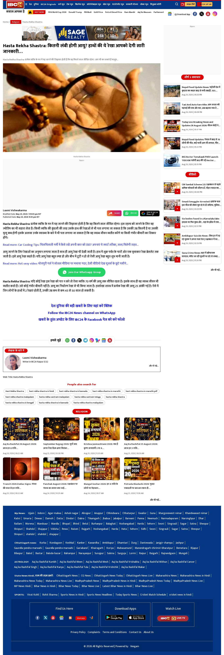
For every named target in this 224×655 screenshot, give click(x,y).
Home (6, 22)
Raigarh (153, 553)
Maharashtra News (166, 575)
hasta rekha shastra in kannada (53, 402)
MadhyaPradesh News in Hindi (118, 581)
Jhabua (106, 518)
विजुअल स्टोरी (155, 4)
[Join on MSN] (98, 340)
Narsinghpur (188, 518)
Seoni (161, 524)
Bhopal (66, 524)
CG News (86, 575)
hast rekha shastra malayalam (20, 397)
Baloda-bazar (53, 553)
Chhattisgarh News (67, 575)
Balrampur (69, 553)
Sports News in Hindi (72, 595)
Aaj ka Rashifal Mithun (155, 562)
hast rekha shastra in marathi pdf (141, 391)
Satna (193, 524)
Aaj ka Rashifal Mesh (97, 562)
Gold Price (98, 12)
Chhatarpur (128, 513)
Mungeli (183, 553)
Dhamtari (122, 543)
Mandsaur (42, 524)
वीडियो (192, 174)
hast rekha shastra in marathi (107, 391)
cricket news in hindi (180, 595)
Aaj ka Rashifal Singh (25, 567)
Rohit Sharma (49, 595)
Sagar (183, 524)
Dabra (81, 518)
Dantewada (146, 543)
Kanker (81, 543)
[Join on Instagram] (92, 340)
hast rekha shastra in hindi (41, 391)
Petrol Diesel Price (113, 12)
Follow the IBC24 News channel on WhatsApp (81, 313)
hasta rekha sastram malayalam (54, 397)
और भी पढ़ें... (154, 366)
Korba (43, 543)
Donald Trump (75, 12)
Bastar (39, 553)
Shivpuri (18, 529)
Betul (85, 524)
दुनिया (36, 4)
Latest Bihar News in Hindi (117, 586)
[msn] (91, 617)
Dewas (38, 518)
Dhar (201, 518)
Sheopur (204, 524)
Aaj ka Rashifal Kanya (52, 567)
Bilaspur (18, 553)
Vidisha (55, 529)
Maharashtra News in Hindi (195, 575)
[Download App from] (114, 619)
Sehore (151, 524)
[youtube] (208, 14)
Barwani (129, 518)
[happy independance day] (81, 40)
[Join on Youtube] (110, 340)
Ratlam (18, 524)
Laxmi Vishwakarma (15, 210)
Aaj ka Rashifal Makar (133, 567)
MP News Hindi (22, 586)
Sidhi (143, 529)
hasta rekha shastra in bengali (20, 402)
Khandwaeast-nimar (196, 513)
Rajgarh (85, 529)
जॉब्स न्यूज (144, 4)
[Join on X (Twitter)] (79, 340)
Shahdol (30, 529)
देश (30, 4)
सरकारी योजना (132, 4)
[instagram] (215, 14)
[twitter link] (201, 14)
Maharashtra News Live (59, 581)
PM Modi (88, 12)
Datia (60, 518)
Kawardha (93, 543)
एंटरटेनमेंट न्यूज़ (118, 4)
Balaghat (111, 524)
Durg (134, 543)
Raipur (142, 553)
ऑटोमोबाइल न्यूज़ (94, 4)
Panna (140, 518)
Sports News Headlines (99, 595)
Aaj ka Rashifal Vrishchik (105, 567)
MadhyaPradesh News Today (154, 581)
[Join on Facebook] (73, 340)
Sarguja (122, 553)
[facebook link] (195, 14)
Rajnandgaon (168, 553)
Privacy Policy (78, 632)
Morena (29, 524)
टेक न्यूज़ (70, 4)
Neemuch (152, 518)
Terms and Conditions (114, 632)
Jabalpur (117, 518)
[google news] (169, 14)
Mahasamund (124, 548)
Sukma (110, 553)
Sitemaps (81, 618)
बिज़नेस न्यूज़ (80, 4)
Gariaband (82, 548)
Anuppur (98, 513)
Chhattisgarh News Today (108, 575)
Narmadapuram (169, 518)
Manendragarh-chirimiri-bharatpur (154, 548)
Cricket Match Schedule (153, 595)
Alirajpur (86, 513)
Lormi (132, 553)
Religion (16, 22)
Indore (41, 513)
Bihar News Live (90, 586)
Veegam (134, 646)
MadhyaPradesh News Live (188, 581)
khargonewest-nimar (170, 513)
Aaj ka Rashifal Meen (71, 562)
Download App (183, 14)
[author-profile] (13, 362)
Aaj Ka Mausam (144, 12)
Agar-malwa (54, 513)
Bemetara (181, 548)
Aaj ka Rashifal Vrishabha (125, 562)
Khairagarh (97, 548)
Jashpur (180, 543)
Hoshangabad (126, 524)
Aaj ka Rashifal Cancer (182, 562)
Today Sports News (126, 595)
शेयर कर (134, 213)
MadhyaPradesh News (87, 581)
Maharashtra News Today (28, 581)
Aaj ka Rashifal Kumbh (44, 562)
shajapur (54, 534)
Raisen (74, 529)
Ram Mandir (129, 12)
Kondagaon (56, 543)
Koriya (110, 548)
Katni (17, 518)
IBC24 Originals (48, 4)
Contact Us (135, 632)
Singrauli (172, 524)
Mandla (55, 524)
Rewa (65, 529)
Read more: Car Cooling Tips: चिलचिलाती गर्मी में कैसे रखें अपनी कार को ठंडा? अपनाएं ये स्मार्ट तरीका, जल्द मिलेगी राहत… (71, 244)
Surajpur (99, 553)
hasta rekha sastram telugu (88, 397)
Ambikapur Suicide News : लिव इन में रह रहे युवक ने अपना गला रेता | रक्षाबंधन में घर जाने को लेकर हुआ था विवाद (201, 237)
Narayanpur (85, 553)
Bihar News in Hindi (44, 586)
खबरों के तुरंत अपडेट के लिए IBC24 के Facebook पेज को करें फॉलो (82, 319)
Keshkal (69, 543)
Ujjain (31, 513)
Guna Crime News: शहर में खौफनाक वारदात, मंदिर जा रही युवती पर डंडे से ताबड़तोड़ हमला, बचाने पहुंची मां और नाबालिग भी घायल (201, 254)
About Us (149, 632)
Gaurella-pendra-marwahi (28, 548)
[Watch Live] (173, 621)
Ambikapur (108, 543)
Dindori (70, 518)
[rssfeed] (70, 617)
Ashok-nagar (71, 513)
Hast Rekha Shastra (15, 391)
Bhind (76, 524)
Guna (152, 513)
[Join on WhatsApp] (67, 340)
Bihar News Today (68, 586)
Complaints (94, 632)
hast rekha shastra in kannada (73, 391)
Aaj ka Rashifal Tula (77, 567)
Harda (140, 524)
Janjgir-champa (164, 543)
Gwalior (142, 513)
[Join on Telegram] (85, 340)
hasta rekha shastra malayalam (88, 402)
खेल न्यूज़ (106, 4)
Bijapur (194, 548)
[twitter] (45, 617)
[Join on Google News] (104, 340)
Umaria (27, 518)
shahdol (30, 534)
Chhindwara (112, 513)
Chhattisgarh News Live (139, 575)
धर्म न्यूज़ (61, 4)
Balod (29, 553)
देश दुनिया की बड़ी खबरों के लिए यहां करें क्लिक (81, 306)
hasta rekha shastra (115, 397)
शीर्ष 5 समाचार (192, 77)
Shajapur (42, 529)
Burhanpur (97, 524)
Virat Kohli (33, 595)
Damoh (49, 518)
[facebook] (37, 618)
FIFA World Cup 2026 (57, 12)
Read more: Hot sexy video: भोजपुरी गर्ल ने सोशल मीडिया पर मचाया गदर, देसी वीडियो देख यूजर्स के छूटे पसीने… (66, 263)
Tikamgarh (94, 518)
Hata (124, 529)
